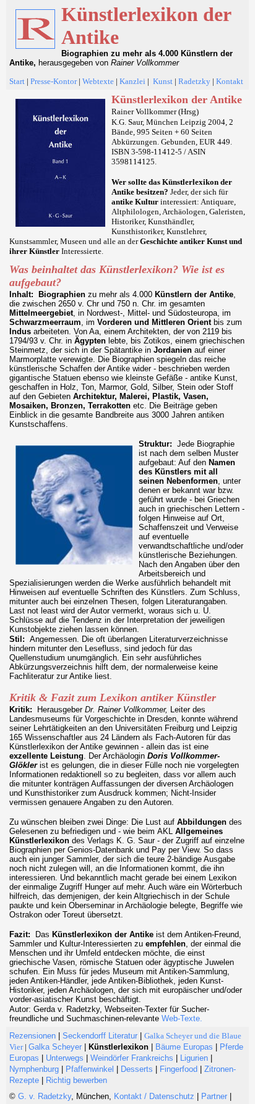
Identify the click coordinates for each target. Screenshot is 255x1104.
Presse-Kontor (53, 81)
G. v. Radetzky (44, 1096)
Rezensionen (32, 1035)
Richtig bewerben (76, 1080)
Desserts (137, 1069)
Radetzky (194, 81)
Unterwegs (65, 1058)
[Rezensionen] (177, 80)
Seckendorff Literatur (100, 1035)
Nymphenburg (34, 1069)
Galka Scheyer (55, 1046)
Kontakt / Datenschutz (154, 1096)
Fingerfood (180, 1069)
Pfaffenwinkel (90, 1069)
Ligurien (194, 1058)
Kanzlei (132, 81)
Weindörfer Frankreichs (131, 1058)
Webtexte (98, 81)
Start (17, 81)
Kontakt (229, 81)
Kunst (163, 81)
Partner (213, 1096)
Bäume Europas (184, 1046)
